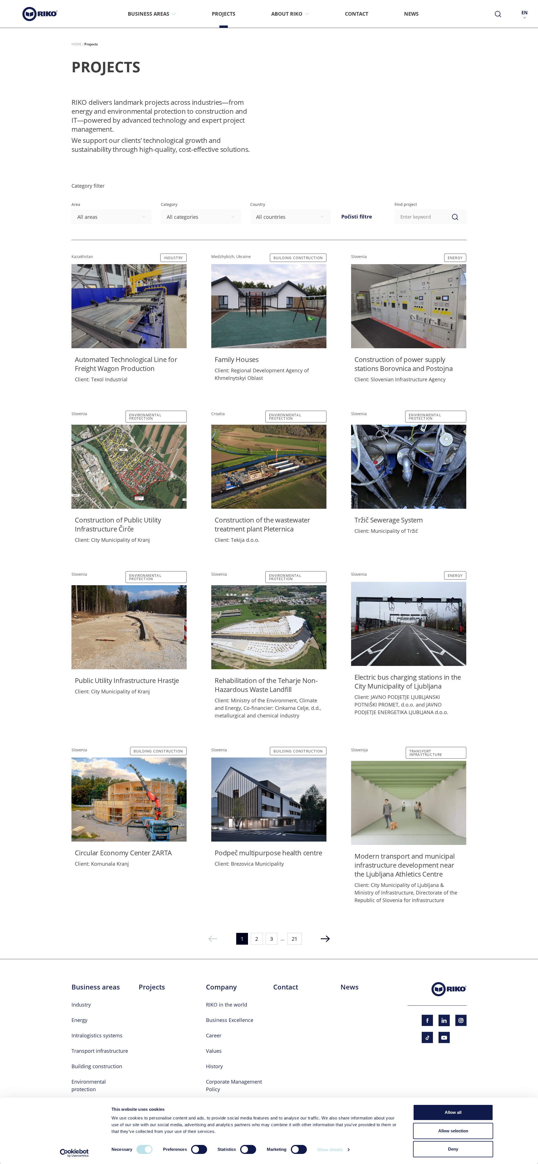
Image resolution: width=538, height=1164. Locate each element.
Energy (455, 257)
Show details (330, 1149)
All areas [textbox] (87, 216)
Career (213, 1035)
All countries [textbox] (271, 216)
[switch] (199, 1149)
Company (221, 986)
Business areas (95, 986)
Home (76, 44)
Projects (152, 986)
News (349, 986)
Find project (406, 204)
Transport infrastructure (99, 1050)
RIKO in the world (226, 1004)
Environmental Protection (145, 416)
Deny (453, 1149)
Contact (285, 986)
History (214, 1066)
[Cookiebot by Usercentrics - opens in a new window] (74, 1153)
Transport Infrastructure (425, 753)
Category (169, 204)
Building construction (298, 257)
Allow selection (453, 1130)
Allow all (453, 1112)
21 (294, 938)
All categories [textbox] (182, 216)
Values (214, 1050)
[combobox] (111, 217)
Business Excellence (229, 1020)
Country (257, 204)
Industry (173, 257)
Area (75, 204)
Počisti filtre (356, 216)
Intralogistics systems (96, 1035)
